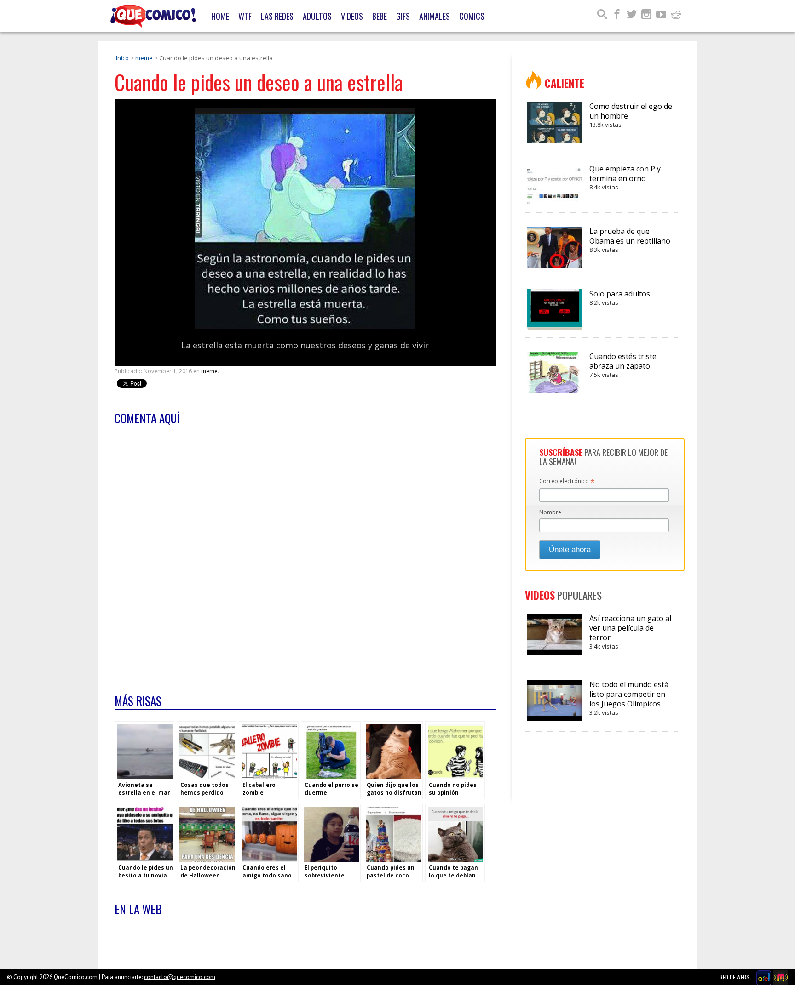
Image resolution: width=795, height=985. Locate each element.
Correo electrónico (567, 482)
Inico (122, 58)
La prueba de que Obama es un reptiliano (629, 240)
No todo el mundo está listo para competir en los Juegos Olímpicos (628, 698)
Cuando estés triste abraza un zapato (623, 365)
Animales (434, 16)
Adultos (317, 16)
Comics (471, 16)
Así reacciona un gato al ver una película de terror (630, 631)
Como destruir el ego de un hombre (630, 115)
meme (144, 58)
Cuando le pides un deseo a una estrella (259, 82)
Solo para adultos (619, 298)
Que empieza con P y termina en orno (625, 177)
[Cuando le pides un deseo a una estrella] (305, 326)
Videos (352, 16)
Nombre (550, 512)
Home (220, 16)
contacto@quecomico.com (179, 977)
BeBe (379, 16)
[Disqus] (305, 555)
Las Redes (277, 16)
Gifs (403, 16)
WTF (245, 16)
